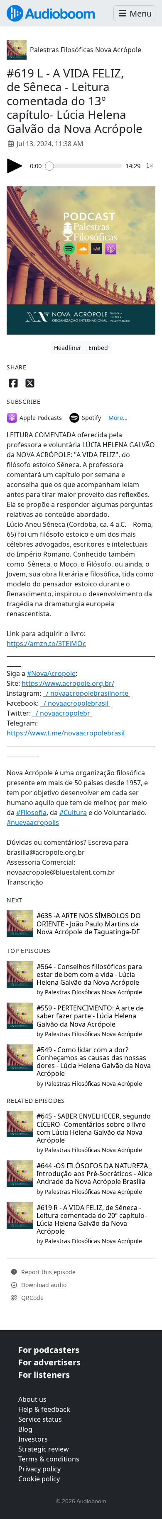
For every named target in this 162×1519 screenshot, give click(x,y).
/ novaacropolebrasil (76, 703)
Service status (40, 1419)
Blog (25, 1429)
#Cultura (73, 812)
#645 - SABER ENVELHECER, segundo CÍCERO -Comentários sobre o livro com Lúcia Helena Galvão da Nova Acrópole (94, 1128)
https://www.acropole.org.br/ (68, 683)
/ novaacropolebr (63, 713)
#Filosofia (31, 812)
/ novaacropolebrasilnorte (87, 693)
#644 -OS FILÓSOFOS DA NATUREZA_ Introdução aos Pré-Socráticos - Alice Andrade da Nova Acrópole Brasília (94, 1173)
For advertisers (49, 1362)
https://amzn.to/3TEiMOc (46, 643)
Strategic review (43, 1449)
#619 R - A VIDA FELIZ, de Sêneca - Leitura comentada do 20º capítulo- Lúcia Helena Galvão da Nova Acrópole (92, 1219)
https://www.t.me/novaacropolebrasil (66, 733)
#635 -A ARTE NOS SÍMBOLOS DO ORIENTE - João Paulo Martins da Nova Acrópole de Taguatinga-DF (89, 923)
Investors (33, 1439)
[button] (134, 13)
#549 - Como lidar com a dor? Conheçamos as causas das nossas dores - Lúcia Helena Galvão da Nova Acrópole (94, 1061)
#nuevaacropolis (33, 822)
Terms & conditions (48, 1459)
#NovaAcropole (51, 673)
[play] (15, 166)
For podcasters (48, 1349)
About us (32, 1399)
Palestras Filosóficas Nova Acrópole (85, 49)
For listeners (44, 1374)
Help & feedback (44, 1409)
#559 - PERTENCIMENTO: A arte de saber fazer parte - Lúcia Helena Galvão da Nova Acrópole (90, 1015)
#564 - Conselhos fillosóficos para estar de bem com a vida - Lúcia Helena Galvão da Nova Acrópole (89, 974)
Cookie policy (39, 1478)
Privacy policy (39, 1468)
